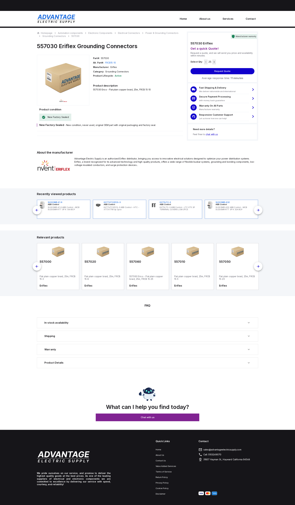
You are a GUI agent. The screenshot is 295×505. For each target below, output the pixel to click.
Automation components (70, 33)
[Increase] (214, 61)
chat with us (212, 134)
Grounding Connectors (54, 36)
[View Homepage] (56, 18)
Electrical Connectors (129, 33)
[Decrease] (206, 61)
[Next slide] (258, 210)
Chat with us (147, 417)
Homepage (46, 33)
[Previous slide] (37, 210)
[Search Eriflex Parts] (54, 172)
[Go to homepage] (74, 456)
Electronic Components (100, 33)
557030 (75, 36)
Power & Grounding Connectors (162, 33)
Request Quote (222, 71)
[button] (222, 89)
